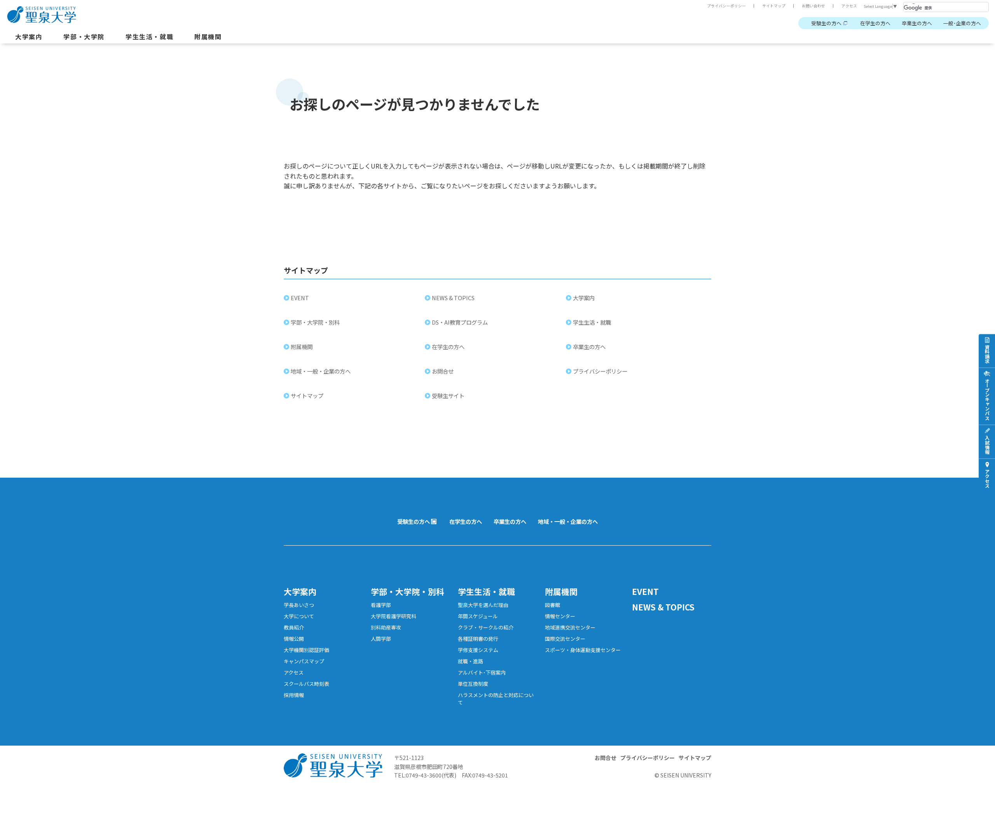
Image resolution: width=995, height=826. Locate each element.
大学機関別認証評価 (306, 650)
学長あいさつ (299, 605)
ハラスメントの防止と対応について (496, 698)
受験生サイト (448, 395)
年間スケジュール (478, 616)
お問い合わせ (813, 6)
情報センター (560, 616)
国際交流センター (565, 638)
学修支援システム (478, 650)
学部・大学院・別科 (315, 322)
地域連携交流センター (570, 627)
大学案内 (28, 36)
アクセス (849, 6)
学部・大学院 (84, 36)
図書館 (552, 605)
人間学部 (381, 638)
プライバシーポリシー (726, 6)
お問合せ (443, 371)
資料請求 (987, 353)
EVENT (300, 298)
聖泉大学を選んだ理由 (483, 605)
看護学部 (381, 605)
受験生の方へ (826, 23)
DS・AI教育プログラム (460, 322)
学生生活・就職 (149, 36)
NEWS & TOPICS (453, 298)
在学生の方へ (875, 23)
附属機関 (208, 36)
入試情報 (987, 444)
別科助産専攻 (386, 627)
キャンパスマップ (304, 661)
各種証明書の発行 (478, 638)
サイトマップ (774, 6)
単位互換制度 (473, 683)
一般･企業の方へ (962, 23)
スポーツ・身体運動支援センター (583, 650)
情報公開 (294, 638)
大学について (299, 616)
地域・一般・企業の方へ (321, 371)
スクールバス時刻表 (306, 683)
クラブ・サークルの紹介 (485, 627)
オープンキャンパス (987, 399)
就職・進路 (470, 661)
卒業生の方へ (917, 23)
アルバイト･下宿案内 (482, 672)
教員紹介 (294, 627)
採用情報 (294, 695)
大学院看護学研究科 (393, 616)
